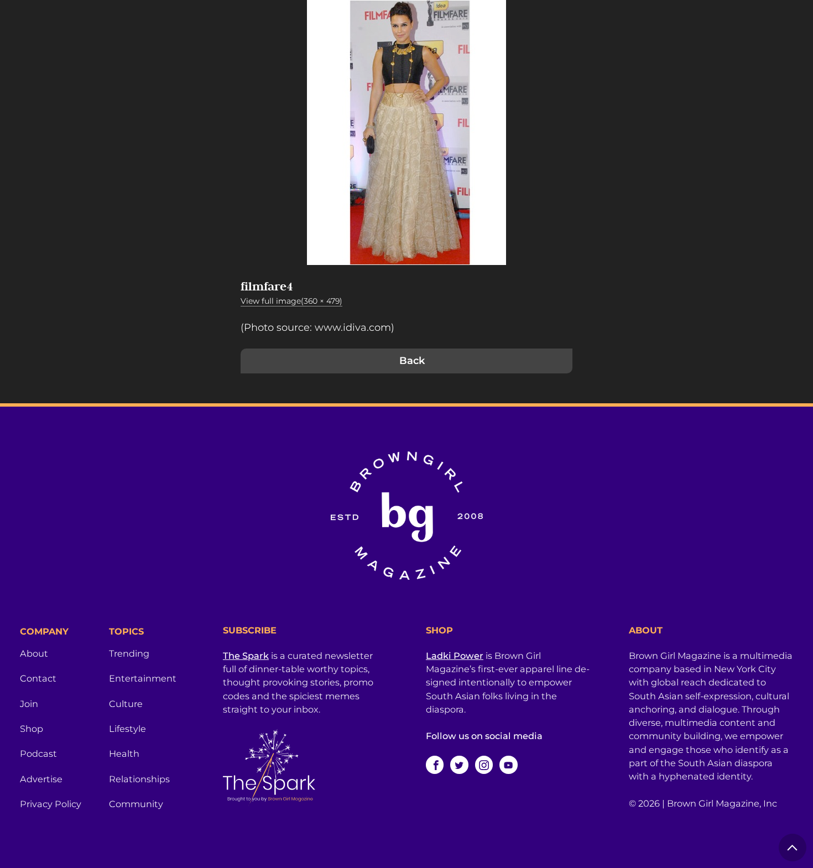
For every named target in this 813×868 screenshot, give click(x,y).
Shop (31, 728)
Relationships (139, 778)
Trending (129, 653)
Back (412, 361)
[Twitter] (459, 764)
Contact (38, 678)
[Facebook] (435, 764)
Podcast (38, 753)
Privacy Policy (50, 803)
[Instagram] (484, 764)
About (34, 653)
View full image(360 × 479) (291, 301)
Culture (126, 703)
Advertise (41, 778)
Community (136, 803)
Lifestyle (127, 728)
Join (29, 703)
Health (124, 753)
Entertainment (142, 678)
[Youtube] (508, 764)
